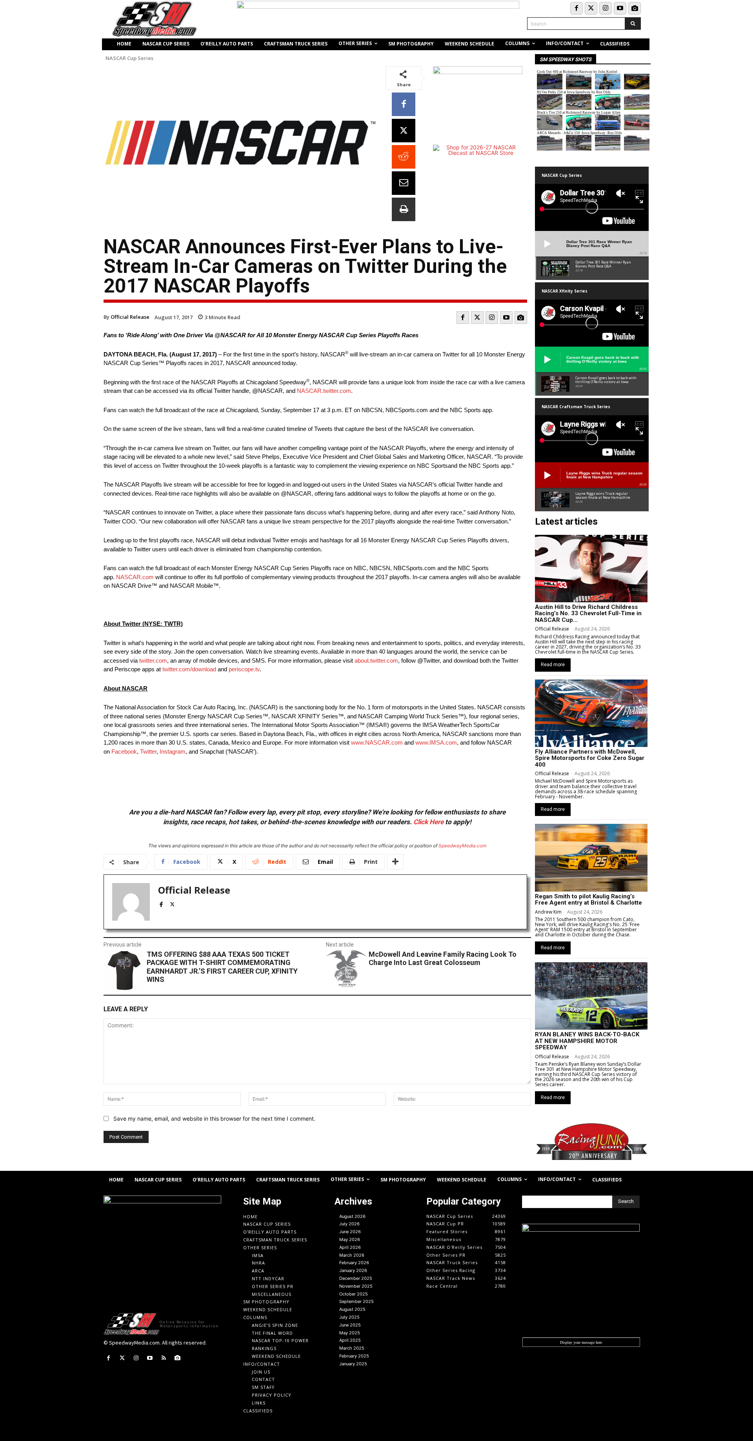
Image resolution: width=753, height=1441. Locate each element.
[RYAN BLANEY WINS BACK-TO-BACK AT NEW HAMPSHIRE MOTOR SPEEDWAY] (591, 996)
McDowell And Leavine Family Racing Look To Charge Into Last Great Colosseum (443, 958)
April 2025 (350, 1340)
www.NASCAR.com (377, 742)
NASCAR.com (135, 577)
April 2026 (350, 1247)
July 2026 (349, 1224)
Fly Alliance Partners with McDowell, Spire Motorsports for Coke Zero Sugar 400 (589, 758)
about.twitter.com (376, 660)
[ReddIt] (403, 157)
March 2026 (351, 1255)
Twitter (148, 751)
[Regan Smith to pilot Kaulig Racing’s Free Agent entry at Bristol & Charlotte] (591, 857)
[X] (403, 130)
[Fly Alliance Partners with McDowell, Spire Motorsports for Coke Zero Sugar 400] (591, 713)
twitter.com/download (189, 669)
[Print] (403, 209)
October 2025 (353, 1294)
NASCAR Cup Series (129, 58)
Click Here (428, 822)
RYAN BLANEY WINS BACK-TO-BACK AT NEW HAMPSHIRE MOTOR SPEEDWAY (587, 1041)
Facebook (124, 751)
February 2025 (354, 1356)
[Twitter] (591, 8)
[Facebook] (576, 8)
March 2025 (351, 1348)
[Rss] (164, 1358)
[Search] (633, 23)
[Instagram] (605, 8)
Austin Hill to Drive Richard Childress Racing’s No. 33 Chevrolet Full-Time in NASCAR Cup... (588, 613)
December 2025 (355, 1278)
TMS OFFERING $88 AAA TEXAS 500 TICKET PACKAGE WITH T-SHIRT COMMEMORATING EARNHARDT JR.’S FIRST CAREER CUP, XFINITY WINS (222, 967)
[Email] (403, 183)
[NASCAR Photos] (634, 8)
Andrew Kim (548, 912)
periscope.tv (244, 669)
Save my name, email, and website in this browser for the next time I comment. (214, 1118)
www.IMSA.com (436, 742)
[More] (395, 862)
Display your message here (581, 1342)
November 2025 (356, 1286)
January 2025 (353, 1363)
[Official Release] (131, 902)
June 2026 (350, 1231)
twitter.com (153, 660)
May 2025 (349, 1333)
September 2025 (356, 1301)
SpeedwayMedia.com (462, 846)
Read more (553, 664)
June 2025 (350, 1325)
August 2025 (352, 1309)
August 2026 (352, 1216)
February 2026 (354, 1262)
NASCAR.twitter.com (324, 390)
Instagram (173, 751)
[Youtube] (620, 8)
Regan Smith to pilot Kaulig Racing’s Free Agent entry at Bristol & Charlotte (588, 900)
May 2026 (349, 1239)
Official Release (130, 316)
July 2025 (349, 1317)
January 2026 (353, 1270)
